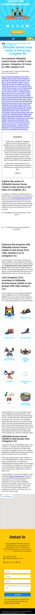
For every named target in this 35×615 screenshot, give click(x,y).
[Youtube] (27, 26)
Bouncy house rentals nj (21, 90)
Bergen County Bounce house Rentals (16, 96)
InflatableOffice (21, 613)
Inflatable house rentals (10, 105)
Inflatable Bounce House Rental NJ (14, 109)
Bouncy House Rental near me (16, 123)
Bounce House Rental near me (16, 85)
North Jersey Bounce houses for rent (17, 80)
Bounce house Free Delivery (11, 77)
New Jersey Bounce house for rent (16, 87)
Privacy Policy (19, 601)
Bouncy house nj (19, 95)
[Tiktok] (12, 26)
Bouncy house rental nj (18, 94)
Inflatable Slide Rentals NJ (19, 129)
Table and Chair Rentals (16, 122)
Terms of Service (10, 603)
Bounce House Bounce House (12, 103)
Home (3, 43)
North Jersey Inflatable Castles (12, 82)
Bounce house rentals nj (10, 92)
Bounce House (21, 99)
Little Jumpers (22, 86)
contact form (8, 551)
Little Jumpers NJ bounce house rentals (16, 125)
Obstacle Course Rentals (16, 120)
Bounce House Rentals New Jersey (16, 109)
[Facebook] (7, 26)
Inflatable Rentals (17, 114)
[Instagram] (17, 26)
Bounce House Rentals (15, 116)
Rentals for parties (12, 101)
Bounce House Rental (16, 84)
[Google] (22, 26)
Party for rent (27, 103)
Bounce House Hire (25, 101)
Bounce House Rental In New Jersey (19, 107)
